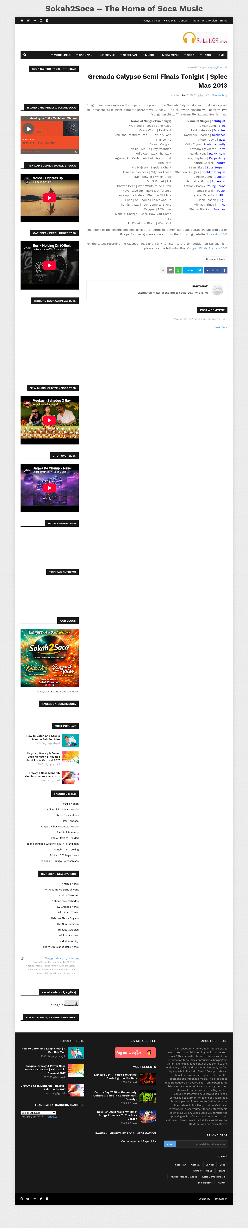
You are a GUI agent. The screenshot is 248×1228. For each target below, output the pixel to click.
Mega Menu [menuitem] (170, 54)
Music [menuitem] (149, 54)
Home (223, 20)
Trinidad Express (69, 935)
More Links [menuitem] (62, 54)
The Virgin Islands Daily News (61, 946)
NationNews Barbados (65, 901)
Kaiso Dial (170, 20)
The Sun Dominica (68, 924)
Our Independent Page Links (138, 1141)
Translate (51, 1116)
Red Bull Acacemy (68, 832)
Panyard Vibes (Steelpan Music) (59, 826)
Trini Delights (205, 1182)
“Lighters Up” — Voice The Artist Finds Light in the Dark (115, 1076)
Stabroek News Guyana (64, 918)
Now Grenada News (66, 906)
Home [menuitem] (221, 54)
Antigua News (70, 883)
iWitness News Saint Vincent (61, 889)
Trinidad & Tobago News (64, 855)
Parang (221, 1170)
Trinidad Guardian (68, 929)
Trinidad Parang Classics (183, 1176)
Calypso (210, 1164)
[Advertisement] (91, 37)
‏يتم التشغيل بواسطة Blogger (62, 958)
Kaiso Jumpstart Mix (213, 1176)
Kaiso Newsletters (67, 815)
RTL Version (209, 20)
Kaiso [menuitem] (207, 54)
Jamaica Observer (68, 895)
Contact (183, 20)
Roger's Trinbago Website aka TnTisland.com (52, 843)
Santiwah (199, 286)
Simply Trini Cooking (66, 849)
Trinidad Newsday (68, 941)
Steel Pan (180, 1164)
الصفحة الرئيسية (218, 67)
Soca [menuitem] (190, 54)
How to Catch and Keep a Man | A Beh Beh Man (43, 737)
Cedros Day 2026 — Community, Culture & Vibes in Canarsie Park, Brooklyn (115, 1095)
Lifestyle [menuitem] (107, 54)
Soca (222, 1164)
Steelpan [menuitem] (130, 54)
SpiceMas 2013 (217, 234)
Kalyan (221, 1182)
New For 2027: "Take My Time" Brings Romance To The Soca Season (117, 1115)
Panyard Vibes (151, 20)
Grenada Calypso (197, 67)
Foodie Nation (70, 803)
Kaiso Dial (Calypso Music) (63, 809)
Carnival (195, 1164)
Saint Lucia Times (68, 912)
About (195, 20)
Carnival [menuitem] (85, 54)
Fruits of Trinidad (202, 1170)
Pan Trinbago (71, 821)
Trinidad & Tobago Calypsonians (59, 861)
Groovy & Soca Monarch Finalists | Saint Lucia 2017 (42, 774)
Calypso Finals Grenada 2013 (207, 248)
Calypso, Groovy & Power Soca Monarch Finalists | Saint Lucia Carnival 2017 (43, 757)
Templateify (220, 1198)
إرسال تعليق (220, 326)
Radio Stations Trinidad (65, 838)
